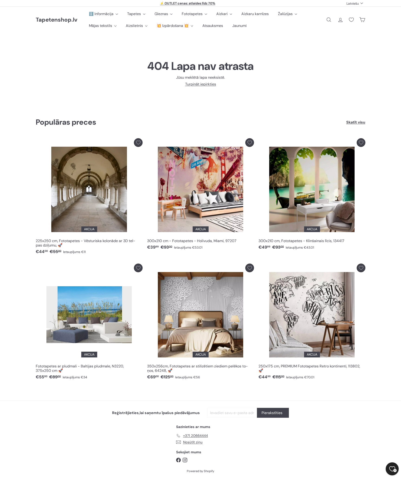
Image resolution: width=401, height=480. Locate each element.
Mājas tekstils (101, 25)
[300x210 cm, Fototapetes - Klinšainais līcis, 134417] (312, 195)
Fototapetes (193, 13)
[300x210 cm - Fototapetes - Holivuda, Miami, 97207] (200, 195)
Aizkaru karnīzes (255, 13)
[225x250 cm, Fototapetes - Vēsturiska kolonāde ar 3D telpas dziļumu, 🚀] (89, 197)
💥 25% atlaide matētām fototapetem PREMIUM (187, 5)
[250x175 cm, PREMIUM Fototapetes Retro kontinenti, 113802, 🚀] (312, 322)
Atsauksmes (212, 25)
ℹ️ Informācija (101, 13)
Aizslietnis (135, 25)
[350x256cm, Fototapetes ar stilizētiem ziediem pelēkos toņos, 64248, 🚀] (200, 322)
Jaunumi (239, 25)
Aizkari (222, 13)
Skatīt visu (355, 122)
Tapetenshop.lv (56, 19)
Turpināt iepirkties (200, 84)
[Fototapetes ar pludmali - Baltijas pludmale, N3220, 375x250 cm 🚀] (89, 322)
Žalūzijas (286, 13)
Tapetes (134, 13)
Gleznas (162, 13)
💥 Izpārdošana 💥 (173, 25)
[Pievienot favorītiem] (138, 142)
